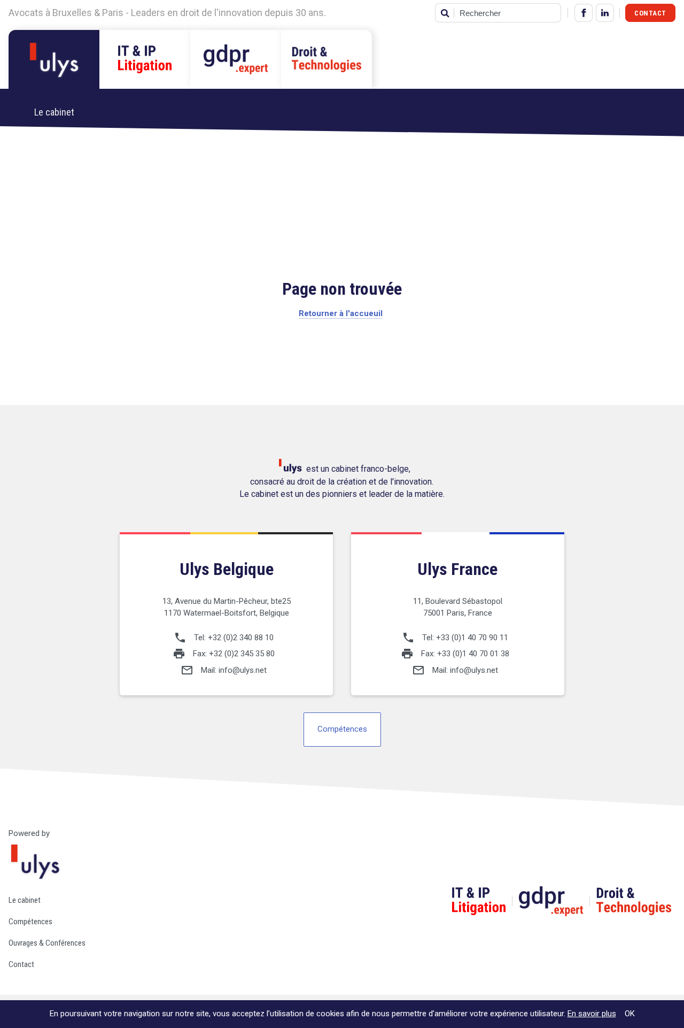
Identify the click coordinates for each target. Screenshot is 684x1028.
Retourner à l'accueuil (341, 313)
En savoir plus (592, 1013)
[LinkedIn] (605, 13)
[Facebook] (583, 13)
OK (630, 1013)
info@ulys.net (243, 670)
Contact (650, 13)
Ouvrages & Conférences (47, 943)
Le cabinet (25, 900)
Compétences (342, 729)
